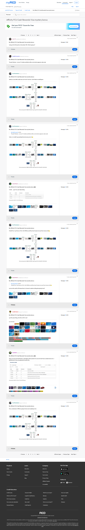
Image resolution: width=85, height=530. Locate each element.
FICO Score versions (11, 499)
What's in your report (47, 492)
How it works (9, 472)
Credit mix (27, 499)
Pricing (27, 2)
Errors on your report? (47, 502)
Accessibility (45, 484)
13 (65, 76)
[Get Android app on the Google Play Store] (64, 473)
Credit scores (9, 492)
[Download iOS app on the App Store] (64, 469)
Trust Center (45, 475)
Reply (74, 49)
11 (65, 42)
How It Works (22, 2)
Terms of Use (45, 472)
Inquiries (45, 499)
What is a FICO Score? (11, 495)
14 (65, 129)
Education (59, 2)
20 (65, 406)
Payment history (10, 505)
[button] (77, 37)
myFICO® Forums (17, 6)
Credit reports (28, 505)
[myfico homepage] (11, 2)
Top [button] (8, 459)
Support (71, 2)
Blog (26, 478)
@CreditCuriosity (14, 132)
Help (72, 6)
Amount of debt (28, 492)
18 (65, 315)
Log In (76, 2)
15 (65, 187)
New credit (27, 502)
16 (65, 228)
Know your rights (64, 492)
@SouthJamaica (14, 283)
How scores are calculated (12, 502)
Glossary (63, 502)
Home (8, 468)
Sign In (77, 6)
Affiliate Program (46, 481)
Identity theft (64, 495)
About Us (44, 468)
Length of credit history (30, 495)
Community (65, 2)
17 (65, 280)
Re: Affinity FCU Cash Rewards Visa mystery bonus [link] (43, 10)
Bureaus (44, 495)
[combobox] (47, 14)
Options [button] (77, 10)
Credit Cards (27, 10)
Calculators (45, 505)
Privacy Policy (45, 478)
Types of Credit (18, 10)
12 (65, 59)
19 (65, 355)
